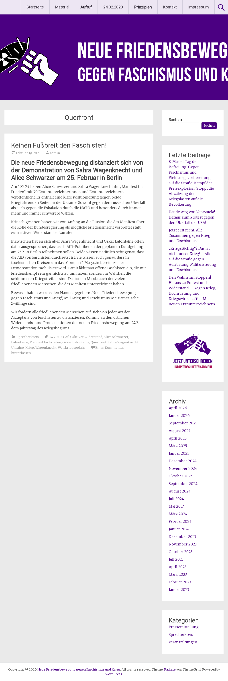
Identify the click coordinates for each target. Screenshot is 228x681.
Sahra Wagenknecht (123, 342)
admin (55, 153)
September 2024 (183, 483)
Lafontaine (19, 342)
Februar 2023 (180, 582)
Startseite (35, 7)
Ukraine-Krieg (22, 348)
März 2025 (178, 446)
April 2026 (178, 408)
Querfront (98, 342)
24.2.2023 (56, 337)
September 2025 (183, 423)
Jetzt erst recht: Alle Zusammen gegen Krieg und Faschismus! (189, 235)
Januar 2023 (179, 589)
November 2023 (183, 544)
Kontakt (170, 7)
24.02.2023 (113, 7)
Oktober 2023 (180, 551)
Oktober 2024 (181, 476)
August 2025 (179, 430)
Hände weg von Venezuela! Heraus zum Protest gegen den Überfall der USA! (192, 217)
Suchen (175, 119)
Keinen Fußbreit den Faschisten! (59, 145)
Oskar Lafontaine (75, 342)
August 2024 (180, 491)
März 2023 (178, 574)
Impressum (198, 7)
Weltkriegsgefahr (71, 348)
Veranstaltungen (183, 642)
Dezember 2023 (182, 536)
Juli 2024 (176, 499)
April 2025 (178, 438)
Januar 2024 (179, 529)
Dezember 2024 (183, 461)
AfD (68, 337)
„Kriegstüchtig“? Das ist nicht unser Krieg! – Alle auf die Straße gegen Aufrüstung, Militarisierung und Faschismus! (192, 259)
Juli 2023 (176, 559)
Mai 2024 (177, 506)
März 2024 (178, 514)
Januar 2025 (179, 453)
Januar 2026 (179, 415)
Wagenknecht (46, 348)
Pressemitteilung (184, 627)
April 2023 (177, 567)
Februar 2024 (180, 521)
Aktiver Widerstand (87, 337)
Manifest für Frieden (45, 342)
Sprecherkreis (28, 337)
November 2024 (183, 468)
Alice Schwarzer (116, 337)
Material (62, 7)
